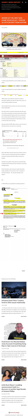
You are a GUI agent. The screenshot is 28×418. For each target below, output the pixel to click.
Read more (23, 316)
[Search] (22, 2)
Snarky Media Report (11, 2)
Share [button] (23, 270)
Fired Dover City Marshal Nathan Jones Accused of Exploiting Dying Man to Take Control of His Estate (14, 344)
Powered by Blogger (14, 412)
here (9, 107)
